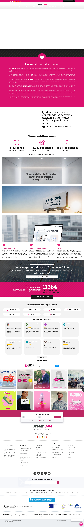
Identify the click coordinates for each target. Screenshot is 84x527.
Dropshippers (39, 445)
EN (39, 437)
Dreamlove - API (23, 460)
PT (46, 437)
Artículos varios (12, 309)
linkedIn (45, 473)
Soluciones (28, 7)
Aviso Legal (71, 445)
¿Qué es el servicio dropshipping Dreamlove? (8, 447)
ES (37, 437)
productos (62, 7)
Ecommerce (38, 447)
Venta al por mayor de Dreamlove (9, 450)
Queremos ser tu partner (58, 449)
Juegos (53, 314)
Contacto (70, 454)
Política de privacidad (73, 447)
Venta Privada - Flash (41, 451)
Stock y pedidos (24, 450)
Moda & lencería (12, 314)
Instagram (34, 473)
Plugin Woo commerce (25, 464)
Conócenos (21, 7)
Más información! (57, 172)
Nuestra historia (56, 447)
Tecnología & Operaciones (39, 7)
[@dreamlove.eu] (26, 366)
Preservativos (33, 314)
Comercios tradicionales (39, 455)
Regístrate (52, 420)
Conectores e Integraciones (23, 455)
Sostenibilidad (71, 452)
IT (44, 437)
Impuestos (70, 451)
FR (40, 437)
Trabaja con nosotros (57, 452)
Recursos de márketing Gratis (9, 453)
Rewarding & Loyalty (41, 452)
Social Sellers (39, 449)
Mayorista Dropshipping (52, 7)
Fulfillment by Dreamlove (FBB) (23, 452)
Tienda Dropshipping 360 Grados (26, 458)
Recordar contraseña (34, 420)
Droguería (53, 309)
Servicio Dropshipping (25, 447)
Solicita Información (44, 420)
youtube (49, 473)
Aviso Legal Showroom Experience (61, 520)
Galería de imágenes (57, 454)
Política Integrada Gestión (72, 456)
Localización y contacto (55, 456)
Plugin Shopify (23, 465)
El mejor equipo (55, 451)
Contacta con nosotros (43, 297)
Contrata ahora (24, 462)
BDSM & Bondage (33, 309)
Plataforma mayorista (25, 448)
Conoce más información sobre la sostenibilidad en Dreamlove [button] (42, 276)
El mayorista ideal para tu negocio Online (9, 456)
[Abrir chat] (81, 524)
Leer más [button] (9, 332)
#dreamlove (41, 360)
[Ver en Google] (8, 324)
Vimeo (42, 473)
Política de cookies (72, 449)
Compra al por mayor (41, 457)
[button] (2, 29)
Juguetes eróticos (73, 309)
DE (42, 437)
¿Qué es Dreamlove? (56, 445)
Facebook (38, 473)
